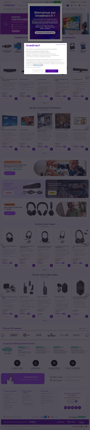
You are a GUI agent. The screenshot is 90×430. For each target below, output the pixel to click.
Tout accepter (51, 70)
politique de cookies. (38, 65)
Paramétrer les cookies (38, 70)
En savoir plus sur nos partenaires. (33, 67)
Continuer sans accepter (61, 44)
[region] (45, 58)
